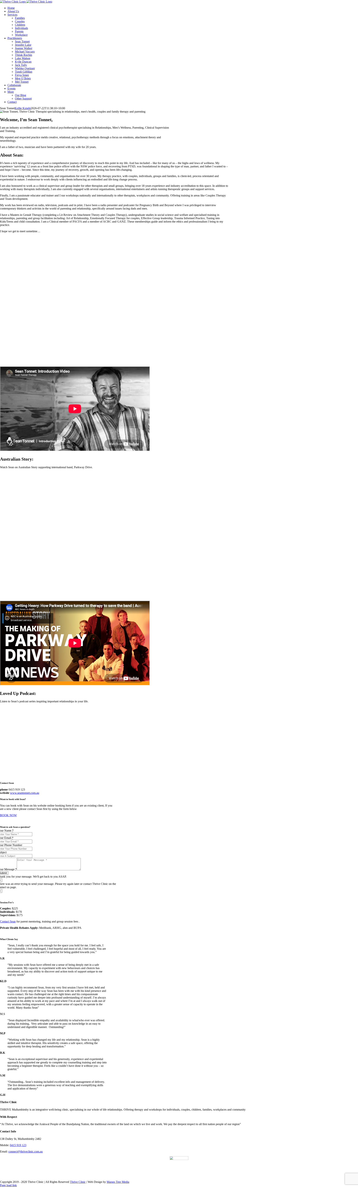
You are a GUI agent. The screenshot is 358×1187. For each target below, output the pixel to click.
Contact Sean (8, 921)
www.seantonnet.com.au (24, 792)
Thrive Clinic (78, 1181)
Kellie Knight (23, 108)
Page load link (8, 1185)
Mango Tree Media (118, 1181)
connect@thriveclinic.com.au (25, 1151)
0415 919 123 (18, 1145)
